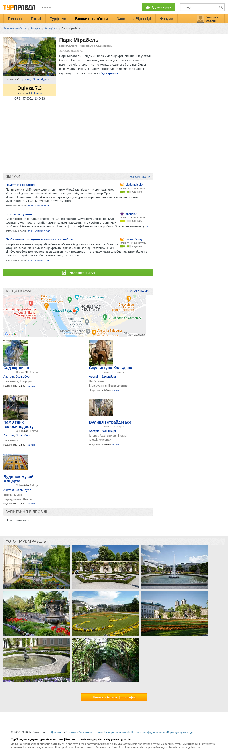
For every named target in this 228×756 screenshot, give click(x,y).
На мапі (31, 386)
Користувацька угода (180, 732)
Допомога (57, 732)
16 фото (47, 72)
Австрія (8, 376)
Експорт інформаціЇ (116, 732)
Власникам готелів (90, 732)
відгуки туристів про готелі (45, 739)
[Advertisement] (78, 137)
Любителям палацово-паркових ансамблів (39, 239)
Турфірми (58, 19)
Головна (15, 19)
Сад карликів (108, 73)
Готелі (36, 19)
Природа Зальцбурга (34, 79)
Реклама (70, 732)
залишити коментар (39, 205)
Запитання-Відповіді (134, 19)
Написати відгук (82, 272)
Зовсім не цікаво (19, 214)
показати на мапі (138, 291)
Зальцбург (23, 376)
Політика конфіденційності (148, 732)
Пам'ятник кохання (20, 184)
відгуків (36, 93)
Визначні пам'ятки (91, 19)
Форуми (166, 19)
